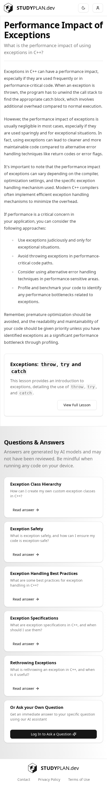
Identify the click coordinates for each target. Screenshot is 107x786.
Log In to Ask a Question (51, 734)
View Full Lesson (77, 405)
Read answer (23, 509)
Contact (23, 779)
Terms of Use (79, 779)
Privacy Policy (49, 779)
